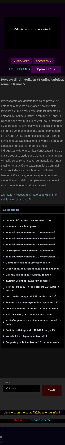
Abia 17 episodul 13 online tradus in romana (32, 308)
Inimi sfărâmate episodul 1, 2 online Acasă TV (32, 256)
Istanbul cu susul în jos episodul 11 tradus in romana (32, 288)
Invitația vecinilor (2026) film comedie (28, 280)
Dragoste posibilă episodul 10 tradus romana (32, 342)
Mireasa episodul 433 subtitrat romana (28, 274)
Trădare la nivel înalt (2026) (21, 226)
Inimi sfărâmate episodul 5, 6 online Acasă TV (32, 238)
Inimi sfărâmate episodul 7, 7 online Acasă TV (32, 232)
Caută (51, 390)
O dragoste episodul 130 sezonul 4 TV (28, 262)
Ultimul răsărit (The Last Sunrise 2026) (28, 220)
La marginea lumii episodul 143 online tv (30, 250)
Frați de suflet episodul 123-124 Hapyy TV (30, 330)
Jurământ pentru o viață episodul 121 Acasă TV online (33, 322)
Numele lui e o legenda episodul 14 (26, 336)
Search (7, 382)
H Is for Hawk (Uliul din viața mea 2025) (29, 314)
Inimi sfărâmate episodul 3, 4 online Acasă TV (32, 244)
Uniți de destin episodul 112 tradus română (31, 296)
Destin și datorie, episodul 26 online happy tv (32, 268)
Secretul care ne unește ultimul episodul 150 (32, 302)
